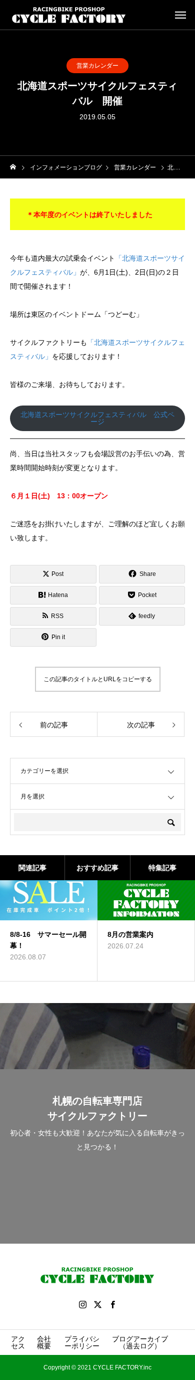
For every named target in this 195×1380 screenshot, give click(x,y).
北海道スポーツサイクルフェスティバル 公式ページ (97, 418)
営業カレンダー (97, 65)
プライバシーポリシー (82, 1342)
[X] (97, 1304)
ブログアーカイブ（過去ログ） (140, 1342)
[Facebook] (113, 1304)
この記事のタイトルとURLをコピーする (98, 679)
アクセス (18, 1342)
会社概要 (44, 1342)
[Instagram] (83, 1304)
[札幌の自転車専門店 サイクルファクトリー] (69, 15)
